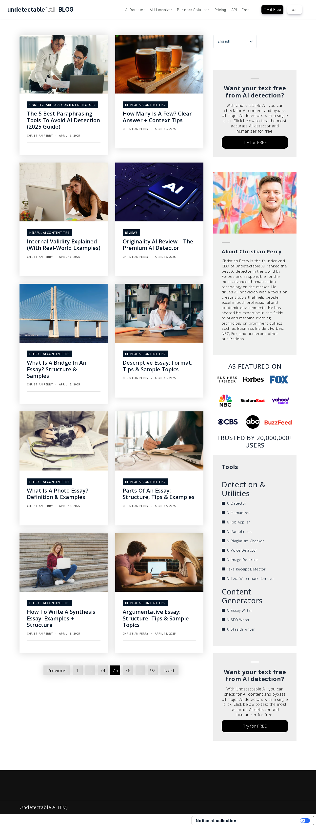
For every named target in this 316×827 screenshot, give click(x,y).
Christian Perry (40, 135)
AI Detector (135, 10)
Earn (245, 10)
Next (169, 670)
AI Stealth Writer (241, 629)
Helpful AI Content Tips (145, 105)
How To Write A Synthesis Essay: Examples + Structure (61, 618)
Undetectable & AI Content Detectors (62, 105)
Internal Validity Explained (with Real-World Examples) (63, 244)
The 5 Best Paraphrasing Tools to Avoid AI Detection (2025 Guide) (63, 120)
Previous (57, 670)
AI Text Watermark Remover (251, 578)
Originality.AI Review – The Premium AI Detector (158, 244)
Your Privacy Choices (270, 820)
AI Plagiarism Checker (245, 541)
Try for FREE (255, 142)
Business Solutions (193, 10)
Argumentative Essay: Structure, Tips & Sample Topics (156, 618)
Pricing (220, 10)
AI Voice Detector (242, 550)
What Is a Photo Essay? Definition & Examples (57, 493)
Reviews (131, 233)
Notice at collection (216, 820)
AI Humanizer (161, 10)
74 (103, 670)
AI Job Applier (238, 522)
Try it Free (272, 10)
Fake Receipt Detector (246, 569)
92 (153, 670)
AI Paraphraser (239, 531)
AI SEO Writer (238, 619)
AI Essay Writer (239, 610)
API (234, 10)
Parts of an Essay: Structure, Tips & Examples (159, 493)
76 (128, 670)
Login (295, 10)
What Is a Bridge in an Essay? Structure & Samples (56, 369)
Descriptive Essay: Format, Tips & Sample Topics (158, 366)
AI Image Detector (242, 559)
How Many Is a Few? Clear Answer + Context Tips (157, 116)
